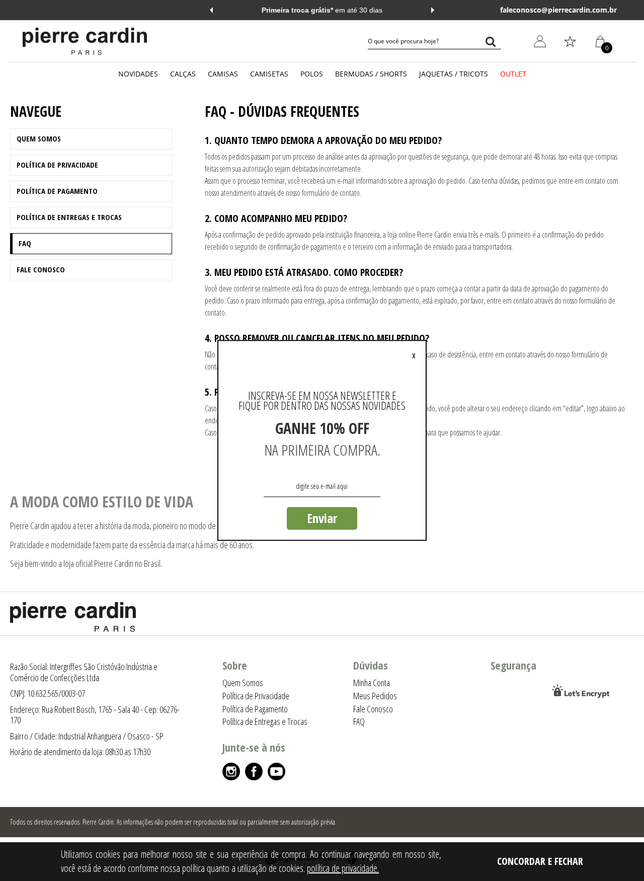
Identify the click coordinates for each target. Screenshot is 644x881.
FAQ (25, 243)
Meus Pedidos (534, 113)
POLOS (311, 74)
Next (432, 10)
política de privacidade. (343, 868)
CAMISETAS (269, 74)
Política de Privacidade (57, 165)
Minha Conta (532, 90)
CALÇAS (183, 74)
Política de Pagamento (57, 191)
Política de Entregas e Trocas (69, 217)
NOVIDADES (138, 74)
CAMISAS (223, 74)
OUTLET (513, 74)
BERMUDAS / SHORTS (371, 74)
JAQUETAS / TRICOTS (453, 74)
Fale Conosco (41, 269)
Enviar (322, 518)
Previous (211, 10)
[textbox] (434, 41)
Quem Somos (39, 138)
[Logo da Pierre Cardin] (85, 41)
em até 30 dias (322, 10)
